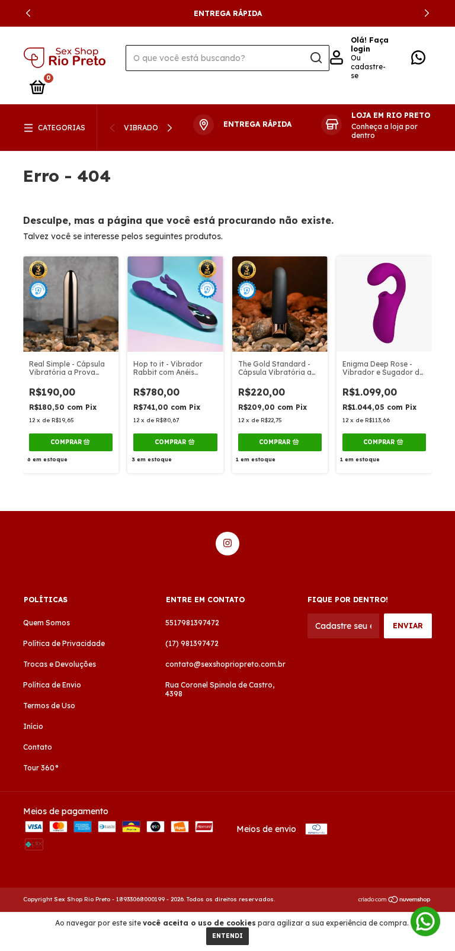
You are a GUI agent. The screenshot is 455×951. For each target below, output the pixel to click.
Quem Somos (46, 622)
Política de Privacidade (64, 643)
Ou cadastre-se (368, 66)
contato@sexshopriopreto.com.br (225, 664)
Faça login (370, 44)
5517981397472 (192, 622)
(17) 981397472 (192, 643)
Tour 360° (41, 767)
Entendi (227, 936)
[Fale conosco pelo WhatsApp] (418, 60)
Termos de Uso (49, 705)
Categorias (61, 127)
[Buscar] (315, 58)
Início (33, 726)
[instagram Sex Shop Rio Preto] (227, 543)
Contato (37, 747)
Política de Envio (52, 684)
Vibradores (148, 127)
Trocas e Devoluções (59, 664)
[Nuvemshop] (395, 900)
